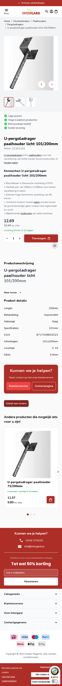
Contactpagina (44, 386)
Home (7, 21)
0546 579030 (34, 540)
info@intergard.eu (34, 546)
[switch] (55, 681)
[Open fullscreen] (31, 63)
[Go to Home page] (31, 11)
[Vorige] (41, 84)
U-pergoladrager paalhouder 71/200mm (29, 484)
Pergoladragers (15, 24)
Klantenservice (18, 386)
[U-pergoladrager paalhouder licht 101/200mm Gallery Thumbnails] (20, 102)
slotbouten (26, 213)
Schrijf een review (16, 403)
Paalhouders (39, 21)
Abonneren (31, 581)
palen (37, 202)
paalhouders (35, 155)
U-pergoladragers (13, 155)
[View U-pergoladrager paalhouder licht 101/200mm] (9, 102)
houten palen (11, 162)
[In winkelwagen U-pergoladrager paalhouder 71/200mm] (51, 499)
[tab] (28, 514)
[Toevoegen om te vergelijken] (54, 245)
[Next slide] (58, 471)
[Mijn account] (51, 11)
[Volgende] (52, 84)
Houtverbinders (21, 21)
